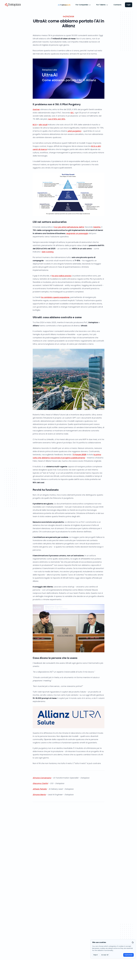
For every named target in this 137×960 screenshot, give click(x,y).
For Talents (101, 5)
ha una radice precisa (61, 275)
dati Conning (47, 252)
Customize (128, 955)
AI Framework (64, 5)
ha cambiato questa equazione (55, 297)
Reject (95, 955)
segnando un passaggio (77, 233)
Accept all (104, 955)
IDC (72, 112)
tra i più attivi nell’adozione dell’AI (69, 227)
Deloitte (96, 227)
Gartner (36, 109)
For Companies (82, 5)
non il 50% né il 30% (56, 119)
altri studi (43, 124)
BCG (35, 124)
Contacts (117, 5)
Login (129, 5)
